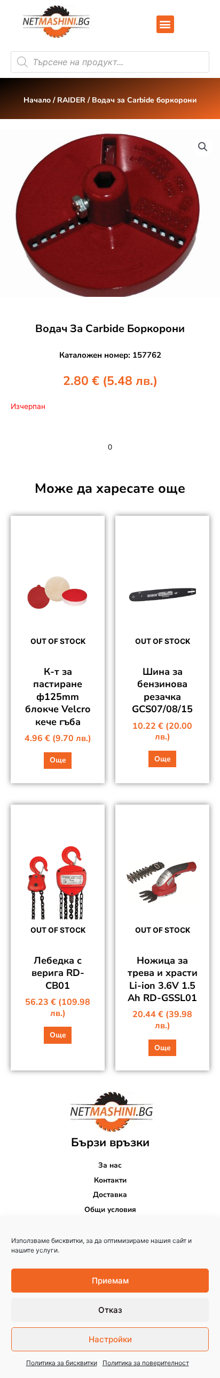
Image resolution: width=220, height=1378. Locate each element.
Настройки (110, 1339)
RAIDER (71, 100)
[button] (165, 24)
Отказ (110, 1310)
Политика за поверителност (146, 1363)
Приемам (110, 1280)
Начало (37, 100)
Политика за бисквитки (61, 1363)
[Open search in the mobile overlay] (110, 62)
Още (58, 760)
